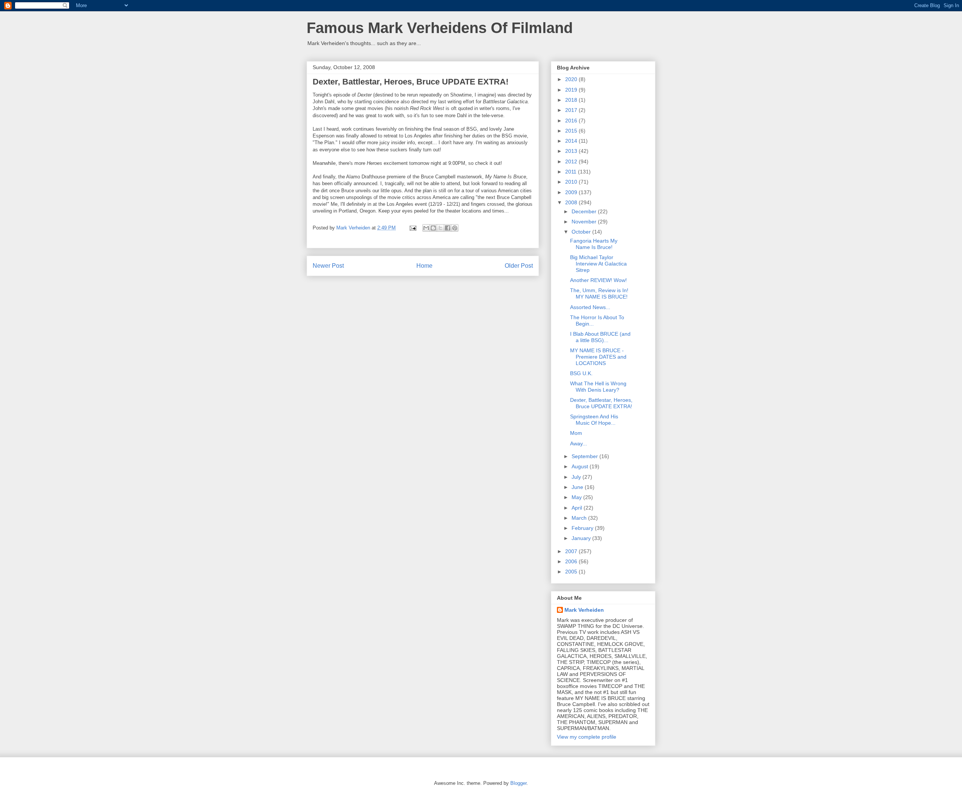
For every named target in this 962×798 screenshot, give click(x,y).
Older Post (519, 265)
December (585, 211)
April (578, 508)
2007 (572, 551)
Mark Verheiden (584, 610)
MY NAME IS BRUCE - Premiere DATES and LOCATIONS (598, 356)
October (582, 232)
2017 (572, 110)
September (585, 456)
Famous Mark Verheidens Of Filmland (440, 28)
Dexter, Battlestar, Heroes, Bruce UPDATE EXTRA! (601, 403)
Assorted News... (590, 307)
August (581, 466)
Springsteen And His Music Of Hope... (594, 419)
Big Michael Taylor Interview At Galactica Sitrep (598, 263)
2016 (572, 121)
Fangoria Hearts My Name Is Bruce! (593, 244)
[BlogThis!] (433, 228)
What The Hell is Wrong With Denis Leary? (598, 386)
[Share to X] (440, 228)
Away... (578, 443)
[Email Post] (412, 228)
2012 (572, 161)
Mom (576, 433)
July (577, 477)
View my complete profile (586, 737)
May (577, 497)
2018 (572, 100)
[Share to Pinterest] (454, 228)
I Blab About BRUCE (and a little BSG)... (600, 337)
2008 (572, 202)
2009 (572, 192)
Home (424, 265)
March (580, 518)
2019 (572, 90)
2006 (572, 561)
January (582, 538)
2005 (572, 572)
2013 (572, 151)
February (583, 528)
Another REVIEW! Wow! (598, 280)
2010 (572, 182)
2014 (572, 141)
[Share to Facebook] (447, 228)
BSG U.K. (581, 373)
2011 (571, 172)
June (578, 487)
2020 (572, 79)
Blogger (518, 783)
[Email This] (426, 228)
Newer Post (328, 265)
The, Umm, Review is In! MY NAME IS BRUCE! (599, 293)
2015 (572, 131)
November (585, 222)
